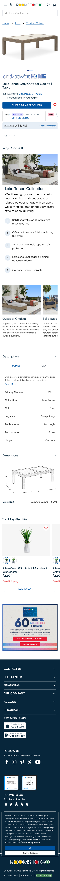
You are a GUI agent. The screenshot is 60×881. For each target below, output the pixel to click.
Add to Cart (26, 589)
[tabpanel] (30, 408)
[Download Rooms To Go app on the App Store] (15, 725)
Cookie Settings (44, 876)
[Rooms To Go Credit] (30, 623)
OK (30, 848)
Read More (10, 384)
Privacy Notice (11, 876)
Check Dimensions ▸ (48, 126)
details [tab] (16, 366)
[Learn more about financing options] (30, 646)
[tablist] (30, 366)
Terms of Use (27, 876)
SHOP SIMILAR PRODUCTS (27, 105)
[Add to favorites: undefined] (55, 104)
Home (5, 23)
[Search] (5, 13)
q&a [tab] (44, 366)
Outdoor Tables (35, 23)
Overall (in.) (8, 502)
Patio (17, 23)
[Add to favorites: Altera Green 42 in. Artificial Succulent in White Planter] (46, 528)
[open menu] (5, 5)
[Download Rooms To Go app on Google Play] (15, 735)
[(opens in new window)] (7, 762)
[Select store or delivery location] (11, 5)
